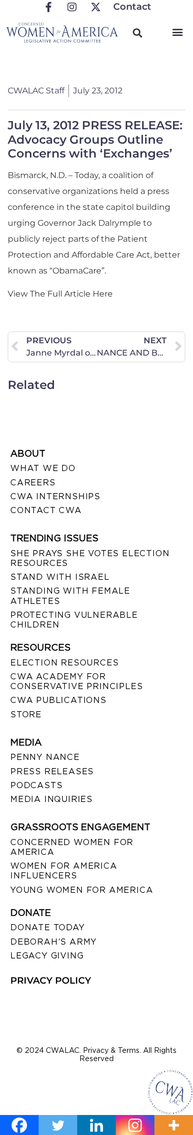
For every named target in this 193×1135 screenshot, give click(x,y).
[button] (177, 31)
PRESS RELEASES (52, 771)
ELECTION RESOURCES (64, 663)
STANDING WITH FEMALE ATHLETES (70, 595)
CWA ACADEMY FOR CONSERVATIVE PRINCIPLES (76, 681)
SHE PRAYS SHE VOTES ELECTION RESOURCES (89, 558)
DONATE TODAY (47, 927)
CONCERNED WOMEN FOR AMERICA (71, 847)
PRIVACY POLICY (50, 980)
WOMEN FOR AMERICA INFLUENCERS (63, 870)
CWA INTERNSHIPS (55, 496)
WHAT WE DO (43, 468)
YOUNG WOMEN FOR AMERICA (81, 890)
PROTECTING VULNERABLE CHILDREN (74, 620)
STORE (26, 714)
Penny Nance (45, 757)
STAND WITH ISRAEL (60, 577)
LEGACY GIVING (46, 956)
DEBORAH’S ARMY (53, 942)
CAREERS (33, 482)
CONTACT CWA (46, 510)
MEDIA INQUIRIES (51, 799)
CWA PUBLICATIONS (58, 700)
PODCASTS (36, 785)
